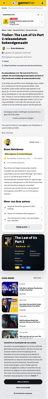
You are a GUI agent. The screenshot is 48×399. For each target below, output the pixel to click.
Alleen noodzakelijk (23, 387)
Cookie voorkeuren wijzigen (23, 118)
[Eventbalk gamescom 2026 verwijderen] (42, 14)
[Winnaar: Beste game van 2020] (6, 243)
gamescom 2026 (9, 15)
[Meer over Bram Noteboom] (7, 142)
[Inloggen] (42, 3)
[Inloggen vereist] (11, 238)
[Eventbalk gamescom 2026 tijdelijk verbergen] (38, 14)
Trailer (9, 30)
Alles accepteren (23, 382)
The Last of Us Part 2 (19, 30)
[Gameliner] (23, 3)
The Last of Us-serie (31, 30)
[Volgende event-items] (42, 22)
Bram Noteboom (17, 48)
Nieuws (4, 30)
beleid (33, 376)
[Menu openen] (4, 3)
